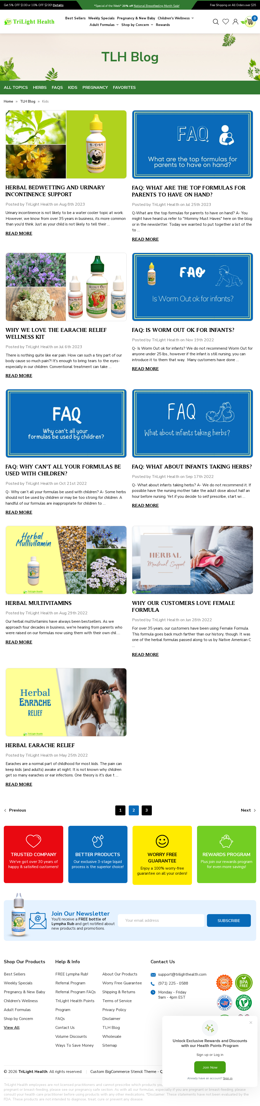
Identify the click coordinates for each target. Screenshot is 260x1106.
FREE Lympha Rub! (71, 974)
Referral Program (70, 983)
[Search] (216, 21)
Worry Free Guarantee (122, 983)
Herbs (40, 87)
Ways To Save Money (74, 1045)
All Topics (16, 87)
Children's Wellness (174, 18)
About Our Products (119, 974)
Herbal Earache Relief (40, 745)
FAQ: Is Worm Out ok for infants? (183, 330)
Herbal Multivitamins (39, 603)
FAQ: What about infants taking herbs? (192, 466)
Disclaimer (111, 1018)
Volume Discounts (71, 1036)
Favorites (124, 87)
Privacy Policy (114, 1009)
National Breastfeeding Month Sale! (157, 6)
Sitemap (109, 1045)
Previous (17, 810)
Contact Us (65, 1027)
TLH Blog (111, 1027)
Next (246, 810)
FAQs (57, 87)
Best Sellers (75, 18)
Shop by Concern (135, 25)
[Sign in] (235, 21)
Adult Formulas (102, 25)
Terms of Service (117, 1000)
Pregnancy (95, 87)
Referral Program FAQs (75, 992)
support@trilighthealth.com (182, 974)
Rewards (163, 25)
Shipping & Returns (118, 992)
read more (19, 233)
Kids (72, 87)
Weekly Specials (101, 18)
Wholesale (111, 1036)
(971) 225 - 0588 (173, 983)
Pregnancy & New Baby (136, 18)
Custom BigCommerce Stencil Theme (123, 1071)
